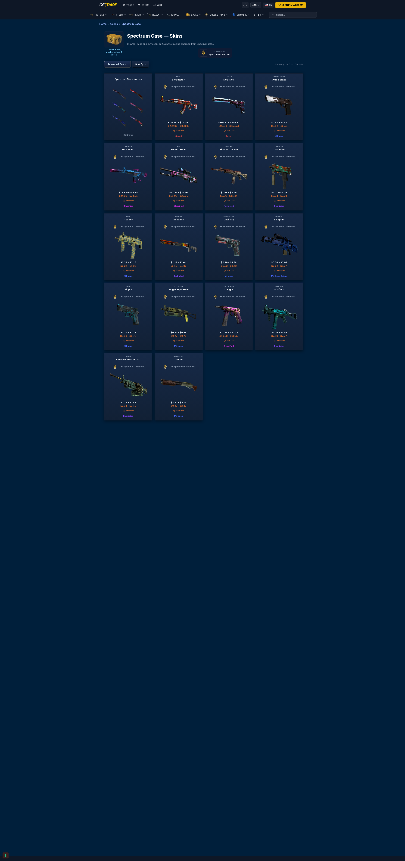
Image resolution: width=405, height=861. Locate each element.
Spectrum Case (131, 23)
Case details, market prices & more (114, 52)
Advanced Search (117, 64)
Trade (130, 5)
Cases (114, 23)
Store (145, 5)
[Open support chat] (245, 5)
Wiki (159, 5)
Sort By (140, 64)
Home (102, 23)
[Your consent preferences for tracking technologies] (6, 855)
